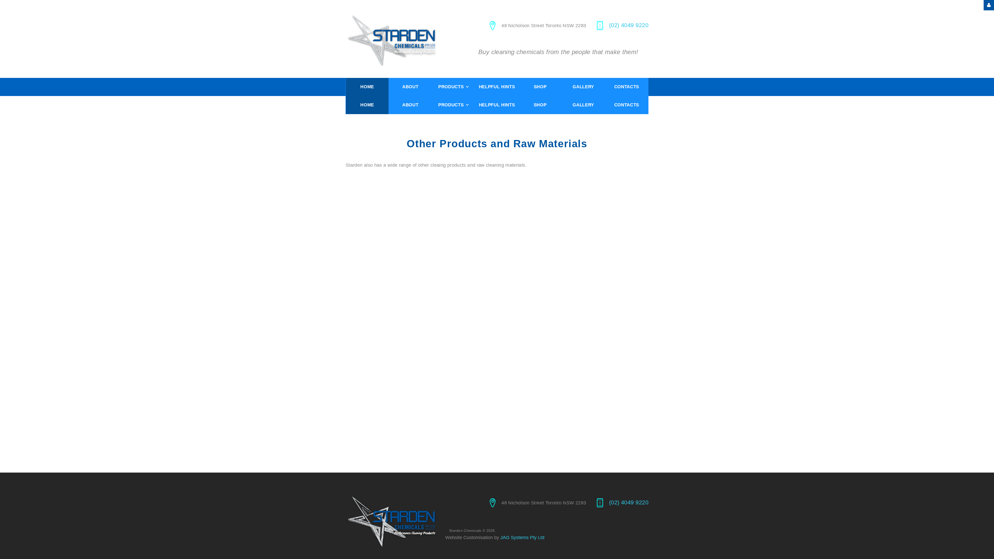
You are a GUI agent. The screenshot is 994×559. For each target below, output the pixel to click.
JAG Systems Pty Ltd (522, 537)
